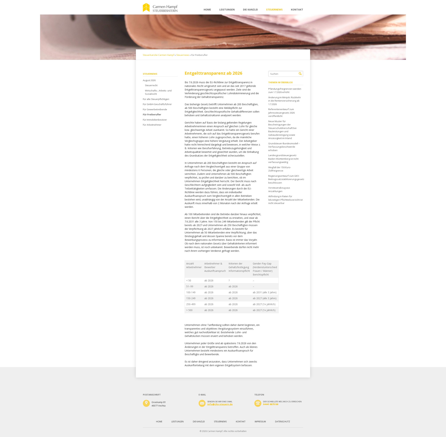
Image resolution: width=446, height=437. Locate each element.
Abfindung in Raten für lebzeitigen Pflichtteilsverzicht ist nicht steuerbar (285, 200)
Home (207, 9)
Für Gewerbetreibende (155, 109)
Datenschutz (282, 421)
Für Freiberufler (152, 114)
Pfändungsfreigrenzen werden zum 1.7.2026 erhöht (284, 90)
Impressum (260, 421)
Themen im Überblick (280, 82)
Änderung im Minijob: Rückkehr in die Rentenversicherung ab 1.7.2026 (284, 101)
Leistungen (227, 9)
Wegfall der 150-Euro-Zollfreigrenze (279, 169)
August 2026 (149, 80)
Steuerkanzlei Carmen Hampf (158, 55)
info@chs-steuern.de (220, 404)
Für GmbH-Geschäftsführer (157, 104)
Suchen (300, 74)
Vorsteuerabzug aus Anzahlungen (279, 189)
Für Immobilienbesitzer (155, 119)
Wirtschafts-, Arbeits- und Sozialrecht (158, 92)
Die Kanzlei (250, 9)
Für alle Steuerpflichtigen (156, 99)
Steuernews (274, 9)
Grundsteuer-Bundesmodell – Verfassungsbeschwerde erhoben (284, 147)
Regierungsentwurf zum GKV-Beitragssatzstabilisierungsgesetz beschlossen (285, 179)
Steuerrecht (151, 85)
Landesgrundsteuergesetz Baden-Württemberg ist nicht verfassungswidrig (283, 159)
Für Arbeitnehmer (152, 124)
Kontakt (297, 9)
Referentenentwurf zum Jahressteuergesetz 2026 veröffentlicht (281, 113)
